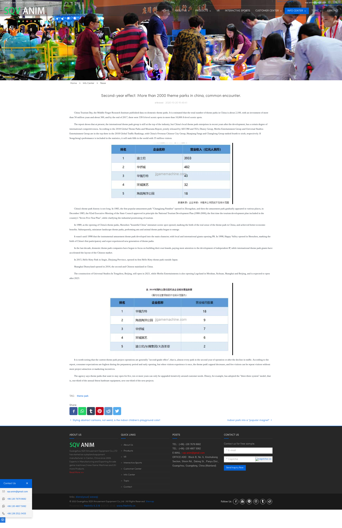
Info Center (129, 475)
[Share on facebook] (73, 411)
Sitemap (150, 502)
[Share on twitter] (117, 411)
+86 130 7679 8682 (16, 499)
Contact (128, 487)
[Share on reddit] (108, 411)
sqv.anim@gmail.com (315, 3)
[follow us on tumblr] (262, 501)
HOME (165, 10)
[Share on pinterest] (100, 411)
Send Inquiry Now (234, 468)
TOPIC (315, 10)
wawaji (94, 497)
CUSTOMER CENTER (267, 10)
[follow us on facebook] (235, 501)
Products (128, 451)
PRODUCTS (201, 10)
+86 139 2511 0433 (16, 513)
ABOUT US (181, 10)
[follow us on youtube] (242, 501)
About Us (128, 445)
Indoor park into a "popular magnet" (248, 420)
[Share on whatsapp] (82, 411)
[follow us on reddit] (269, 501)
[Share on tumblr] (91, 411)
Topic (126, 481)
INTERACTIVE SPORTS (237, 10)
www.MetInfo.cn (126, 506)
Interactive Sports (133, 463)
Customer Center (132, 469)
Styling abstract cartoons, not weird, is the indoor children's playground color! (116, 420)
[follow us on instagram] (256, 501)
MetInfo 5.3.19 (92, 506)
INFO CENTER (295, 10)
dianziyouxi (82, 497)
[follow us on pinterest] (249, 501)
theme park (83, 396)
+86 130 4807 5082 (16, 506)
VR (218, 10)
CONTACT (332, 10)
